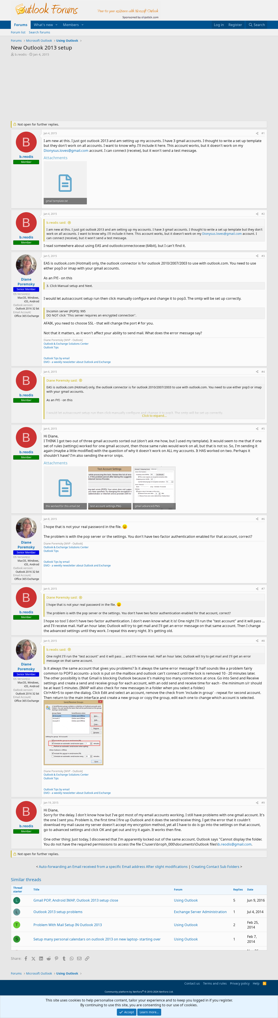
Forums (20, 24)
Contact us (192, 983)
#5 (263, 428)
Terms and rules (215, 983)
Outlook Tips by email (57, 358)
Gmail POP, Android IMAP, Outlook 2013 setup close (75, 900)
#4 (263, 372)
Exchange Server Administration (200, 911)
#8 (263, 641)
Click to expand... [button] (154, 416)
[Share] (257, 133)
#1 (263, 133)
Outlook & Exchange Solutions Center (66, 344)
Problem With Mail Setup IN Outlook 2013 (67, 924)
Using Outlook (186, 900)
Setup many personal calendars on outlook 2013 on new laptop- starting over (97, 939)
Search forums (39, 32)
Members (71, 24)
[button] (56, 25)
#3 (263, 256)
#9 (263, 802)
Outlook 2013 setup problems (58, 911)
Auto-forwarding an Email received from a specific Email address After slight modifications (113, 866)
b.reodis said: (56, 222)
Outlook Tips (51, 347)
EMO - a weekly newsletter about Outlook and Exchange (77, 362)
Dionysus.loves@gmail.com (66, 150)
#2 (263, 214)
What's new (43, 24)
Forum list (18, 32)
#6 (263, 519)
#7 (263, 589)
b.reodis (21, 54)
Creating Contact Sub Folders (215, 866)
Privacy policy (240, 983)
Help (256, 983)
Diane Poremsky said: (62, 380)
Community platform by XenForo (139, 991)
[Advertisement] (116, 89)
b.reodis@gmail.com (235, 844)
